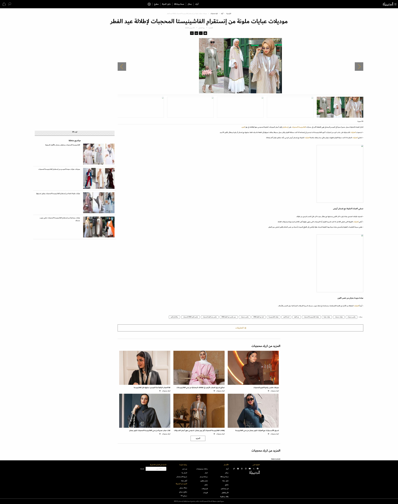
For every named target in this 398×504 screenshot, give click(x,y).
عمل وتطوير (204, 480)
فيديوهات (205, 488)
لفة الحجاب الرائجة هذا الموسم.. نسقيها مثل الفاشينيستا (152, 387)
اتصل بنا (184, 472)
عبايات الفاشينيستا (273, 317)
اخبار (206, 472)
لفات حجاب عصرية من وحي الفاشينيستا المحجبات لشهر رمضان (149, 430)
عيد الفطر (296, 317)
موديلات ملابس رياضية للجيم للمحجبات (266, 387)
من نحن (184, 468)
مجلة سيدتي (183, 487)
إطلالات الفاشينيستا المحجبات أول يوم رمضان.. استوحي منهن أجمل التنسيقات (199, 430)
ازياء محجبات (214, 13)
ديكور (206, 484)
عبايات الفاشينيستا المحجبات (311, 317)
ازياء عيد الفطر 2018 (258, 317)
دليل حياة (225, 480)
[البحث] (9, 4)
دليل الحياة (166, 4)
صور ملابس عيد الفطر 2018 (228, 317)
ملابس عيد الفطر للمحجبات (210, 317)
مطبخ (156, 4)
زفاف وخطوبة (224, 496)
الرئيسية (228, 13)
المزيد (198, 438)
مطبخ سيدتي (183, 491)
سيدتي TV (184, 495)
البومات (205, 492)
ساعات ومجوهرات (202, 468)
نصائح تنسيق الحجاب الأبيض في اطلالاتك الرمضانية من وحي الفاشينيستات (201, 387)
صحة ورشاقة (179, 4)
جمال (190, 4)
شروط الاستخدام (182, 476)
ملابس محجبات (352, 317)
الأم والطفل (225, 492)
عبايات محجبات (339, 317)
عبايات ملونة (327, 317)
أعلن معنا (184, 480)
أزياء (196, 4)
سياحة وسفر (204, 476)
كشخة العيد (286, 317)
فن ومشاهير (225, 488)
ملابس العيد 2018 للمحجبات (190, 317)
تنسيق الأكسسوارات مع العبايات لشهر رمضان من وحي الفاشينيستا (257, 430)
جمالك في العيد (174, 317)
